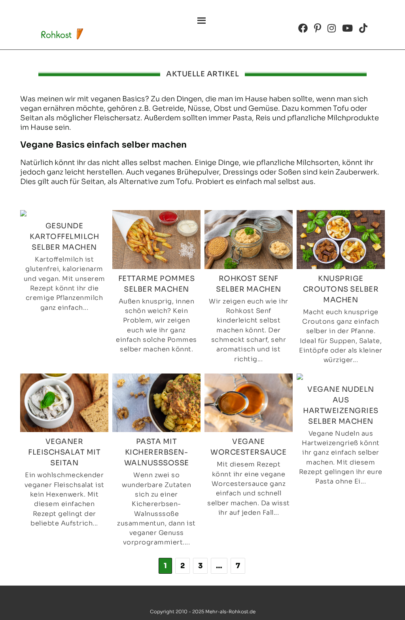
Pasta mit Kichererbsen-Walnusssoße (156, 452)
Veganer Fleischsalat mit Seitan (64, 452)
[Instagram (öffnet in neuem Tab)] (331, 28)
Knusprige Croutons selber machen (341, 289)
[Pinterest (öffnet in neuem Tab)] (317, 28)
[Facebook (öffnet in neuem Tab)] (303, 28)
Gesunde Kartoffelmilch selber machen (64, 237)
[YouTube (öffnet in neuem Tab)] (347, 28)
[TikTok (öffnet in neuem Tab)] (363, 28)
